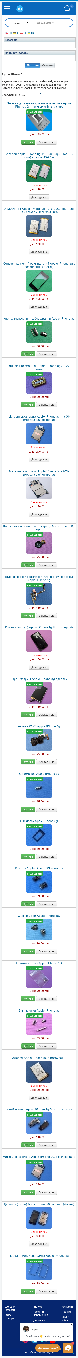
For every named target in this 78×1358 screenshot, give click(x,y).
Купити (28, 142)
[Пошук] (39, 23)
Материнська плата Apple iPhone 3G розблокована (39, 1156)
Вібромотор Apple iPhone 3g (39, 773)
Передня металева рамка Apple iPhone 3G (39, 1255)
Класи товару (9, 1316)
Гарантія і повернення (40, 1313)
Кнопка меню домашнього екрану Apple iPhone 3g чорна (39, 527)
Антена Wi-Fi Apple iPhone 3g (39, 726)
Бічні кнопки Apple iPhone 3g (39, 1010)
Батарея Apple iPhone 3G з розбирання (39, 1057)
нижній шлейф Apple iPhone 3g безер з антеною (39, 1109)
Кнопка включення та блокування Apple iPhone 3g (39, 318)
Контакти (67, 1306)
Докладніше (46, 142)
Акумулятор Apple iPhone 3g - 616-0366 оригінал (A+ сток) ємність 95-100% (39, 210)
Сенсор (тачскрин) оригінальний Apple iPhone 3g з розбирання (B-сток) (39, 265)
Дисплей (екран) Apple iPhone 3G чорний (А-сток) (39, 1204)
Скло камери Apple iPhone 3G (39, 915)
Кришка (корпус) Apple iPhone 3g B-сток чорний (39, 627)
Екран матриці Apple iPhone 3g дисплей (39, 679)
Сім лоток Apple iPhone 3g (39, 821)
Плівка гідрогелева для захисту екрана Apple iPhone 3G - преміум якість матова (39, 105)
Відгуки (37, 1306)
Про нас (66, 1311)
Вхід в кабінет (66, 1318)
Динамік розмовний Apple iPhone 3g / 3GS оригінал (39, 367)
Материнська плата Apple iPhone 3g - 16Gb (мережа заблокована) (39, 418)
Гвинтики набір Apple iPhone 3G (39, 963)
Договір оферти (10, 1308)
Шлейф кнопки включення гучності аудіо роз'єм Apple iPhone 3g (39, 578)
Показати (33, 65)
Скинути (47, 65)
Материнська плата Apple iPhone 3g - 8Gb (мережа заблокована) (39, 473)
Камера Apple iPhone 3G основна (39, 868)
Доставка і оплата (39, 1321)
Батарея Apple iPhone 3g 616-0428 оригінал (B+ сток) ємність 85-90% (39, 155)
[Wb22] (67, 8)
